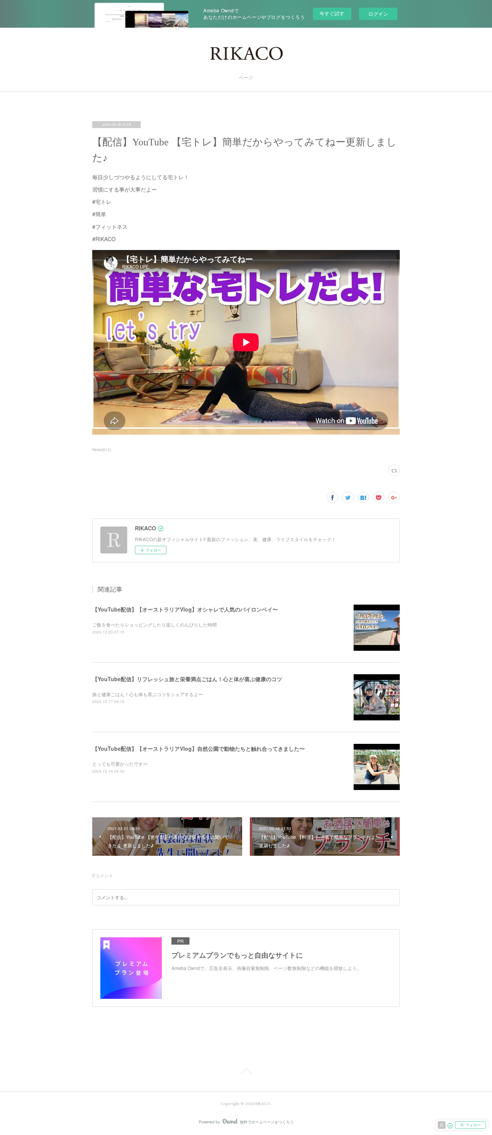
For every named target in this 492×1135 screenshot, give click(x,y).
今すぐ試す (331, 13)
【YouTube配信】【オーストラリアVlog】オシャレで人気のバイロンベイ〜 (185, 609)
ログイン (378, 13)
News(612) (101, 449)
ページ (246, 77)
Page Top (246, 1072)
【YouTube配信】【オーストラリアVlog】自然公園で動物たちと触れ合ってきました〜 (198, 748)
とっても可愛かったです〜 (120, 763)
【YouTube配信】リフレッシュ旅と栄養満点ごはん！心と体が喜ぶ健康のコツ (187, 679)
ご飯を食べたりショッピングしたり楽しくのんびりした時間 (154, 624)
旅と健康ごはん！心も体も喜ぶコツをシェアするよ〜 (147, 694)
